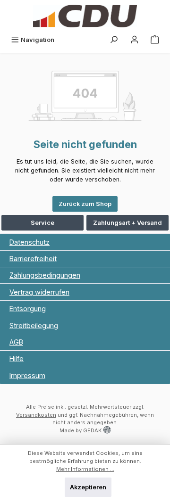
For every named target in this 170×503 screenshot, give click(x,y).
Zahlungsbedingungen (44, 275)
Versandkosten (36, 415)
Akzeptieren (88, 487)
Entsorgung (27, 309)
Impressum (27, 375)
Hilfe (16, 359)
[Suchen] (113, 40)
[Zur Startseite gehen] (85, 16)
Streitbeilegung (33, 326)
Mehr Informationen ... (85, 469)
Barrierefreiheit (33, 259)
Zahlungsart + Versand (127, 222)
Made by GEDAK (81, 430)
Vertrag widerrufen (39, 292)
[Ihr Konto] (134, 40)
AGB (16, 342)
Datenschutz (29, 242)
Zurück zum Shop (85, 203)
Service (42, 222)
